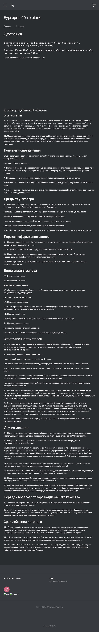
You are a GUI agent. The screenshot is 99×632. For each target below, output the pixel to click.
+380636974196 (12, 578)
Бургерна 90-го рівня (22, 17)
